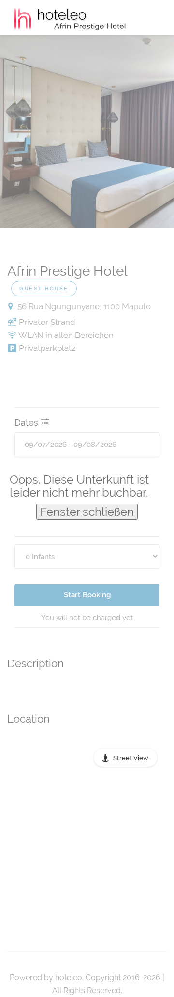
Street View (130, 758)
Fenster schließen (87, 512)
